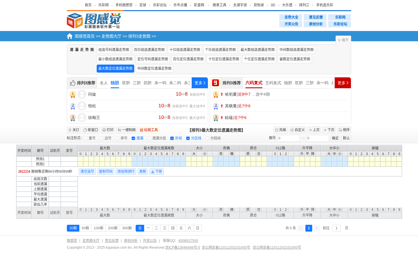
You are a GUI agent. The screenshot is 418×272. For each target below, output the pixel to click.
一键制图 (129, 130)
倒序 (346, 130)
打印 (110, 130)
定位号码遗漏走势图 (152, 59)
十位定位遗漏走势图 (223, 59)
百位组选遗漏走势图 (149, 50)
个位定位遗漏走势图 (259, 59)
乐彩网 (103, 5)
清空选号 (87, 172)
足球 (142, 5)
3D (273, 5)
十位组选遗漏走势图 (184, 50)
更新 (142, 172)
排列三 (304, 5)
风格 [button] (282, 130)
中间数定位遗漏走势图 (154, 69)
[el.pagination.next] (316, 228)
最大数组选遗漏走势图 (258, 50)
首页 (88, 5)
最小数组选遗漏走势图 (115, 59)
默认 (346, 138)
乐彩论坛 (160, 5)
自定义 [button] (300, 130)
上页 (316, 130)
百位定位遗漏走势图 (188, 59)
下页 (331, 130)
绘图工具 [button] (151, 130)
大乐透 (287, 5)
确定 (335, 138)
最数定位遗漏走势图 (295, 59)
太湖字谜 (240, 5)
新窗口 (93, 130)
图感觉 (72, 241)
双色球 (259, 5)
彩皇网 (199, 5)
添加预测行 (125, 172)
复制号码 (106, 172)
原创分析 (316, 24)
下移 (158, 172)
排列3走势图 (139, 36)
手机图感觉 (124, 5)
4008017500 (188, 241)
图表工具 (219, 5)
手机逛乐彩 (324, 5)
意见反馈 (316, 17)
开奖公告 (291, 24)
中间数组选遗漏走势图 (297, 50)
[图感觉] (95, 21)
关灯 (76, 130)
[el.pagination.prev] (300, 228)
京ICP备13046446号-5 (182, 248)
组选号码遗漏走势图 (113, 50)
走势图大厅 (111, 36)
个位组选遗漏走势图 (220, 50)
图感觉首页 (85, 36)
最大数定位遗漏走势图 (115, 69)
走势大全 (291, 17)
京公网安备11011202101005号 (226, 248)
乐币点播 (180, 5)
